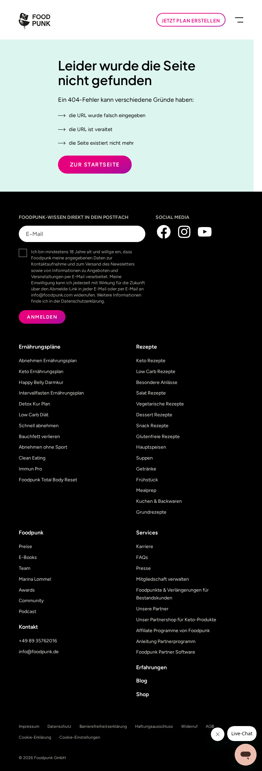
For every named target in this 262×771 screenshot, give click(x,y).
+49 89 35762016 (38, 641)
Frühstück (147, 480)
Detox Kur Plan (34, 404)
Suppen (144, 458)
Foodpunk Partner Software (165, 652)
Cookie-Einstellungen (79, 737)
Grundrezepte (151, 512)
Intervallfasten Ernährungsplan (51, 393)
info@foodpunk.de (39, 652)
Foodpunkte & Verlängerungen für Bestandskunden (172, 594)
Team (24, 568)
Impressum (29, 726)
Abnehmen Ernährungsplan (48, 361)
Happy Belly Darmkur (41, 382)
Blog (141, 680)
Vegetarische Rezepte (160, 404)
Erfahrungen (151, 667)
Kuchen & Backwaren (159, 501)
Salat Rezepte (151, 393)
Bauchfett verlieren (39, 436)
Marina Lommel (35, 579)
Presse (143, 568)
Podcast (27, 611)
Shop (142, 694)
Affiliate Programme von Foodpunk (173, 630)
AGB (210, 726)
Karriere (144, 546)
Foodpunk (31, 532)
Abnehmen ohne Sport (43, 447)
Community (31, 601)
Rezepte (146, 346)
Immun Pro (30, 469)
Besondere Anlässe (156, 382)
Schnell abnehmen (39, 426)
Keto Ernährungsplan (41, 371)
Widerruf (189, 726)
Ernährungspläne (39, 346)
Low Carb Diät (33, 415)
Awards (27, 590)
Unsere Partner (152, 609)
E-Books (28, 557)
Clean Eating (32, 458)
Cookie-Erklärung (35, 737)
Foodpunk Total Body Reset (48, 480)
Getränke (146, 469)
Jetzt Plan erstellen (191, 20)
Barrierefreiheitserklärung (103, 726)
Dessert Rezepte (154, 415)
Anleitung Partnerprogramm (165, 641)
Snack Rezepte (152, 426)
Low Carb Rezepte (155, 371)
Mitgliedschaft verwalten (162, 579)
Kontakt (28, 627)
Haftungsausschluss (154, 726)
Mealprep (146, 490)
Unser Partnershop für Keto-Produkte (176, 620)
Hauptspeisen (151, 447)
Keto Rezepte (150, 361)
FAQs (142, 557)
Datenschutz (59, 726)
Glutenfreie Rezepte (158, 436)
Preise (25, 546)
